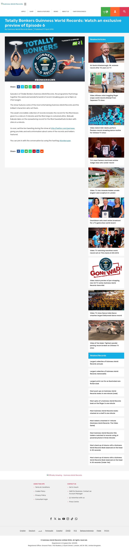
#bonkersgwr (65, 141)
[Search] (124, 11)
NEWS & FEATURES (43, 11)
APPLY (23, 11)
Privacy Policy (40, 495)
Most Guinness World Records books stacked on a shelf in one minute (104, 412)
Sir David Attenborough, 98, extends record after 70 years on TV (104, 67)
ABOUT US (65, 11)
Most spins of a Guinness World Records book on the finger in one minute (105, 402)
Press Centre (74, 502)
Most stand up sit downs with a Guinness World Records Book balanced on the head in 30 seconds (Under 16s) (106, 460)
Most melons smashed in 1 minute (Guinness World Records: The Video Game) (104, 423)
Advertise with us (78, 498)
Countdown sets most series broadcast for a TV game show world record (105, 222)
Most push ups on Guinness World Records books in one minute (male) (104, 392)
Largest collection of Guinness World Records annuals (104, 363)
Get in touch (73, 487)
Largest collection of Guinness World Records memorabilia (104, 373)
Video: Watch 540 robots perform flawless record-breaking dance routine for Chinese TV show (105, 130)
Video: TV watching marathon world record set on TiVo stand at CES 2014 (104, 252)
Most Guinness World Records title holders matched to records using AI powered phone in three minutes (104, 435)
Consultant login (41, 499)
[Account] (115, 11)
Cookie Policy (40, 491)
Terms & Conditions (42, 487)
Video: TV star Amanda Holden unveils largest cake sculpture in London (104, 192)
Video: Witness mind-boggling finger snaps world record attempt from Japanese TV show (104, 98)
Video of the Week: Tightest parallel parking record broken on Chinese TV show (104, 345)
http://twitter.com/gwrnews (63, 128)
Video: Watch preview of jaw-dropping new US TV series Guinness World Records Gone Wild (104, 283)
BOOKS (56, 11)
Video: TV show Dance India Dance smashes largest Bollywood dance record (106, 314)
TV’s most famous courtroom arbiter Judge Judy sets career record (104, 162)
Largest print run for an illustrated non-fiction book (105, 382)
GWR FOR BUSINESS (79, 11)
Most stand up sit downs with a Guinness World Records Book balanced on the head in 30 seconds (106, 448)
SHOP (31, 11)
